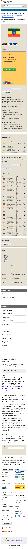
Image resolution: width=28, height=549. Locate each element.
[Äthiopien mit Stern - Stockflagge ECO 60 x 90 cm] (3, 227)
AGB (3, 499)
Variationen (6, 165)
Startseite (4, 294)
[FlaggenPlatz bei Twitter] (19, 516)
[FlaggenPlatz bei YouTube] (24, 516)
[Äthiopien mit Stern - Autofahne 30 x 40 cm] (3, 208)
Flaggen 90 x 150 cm (7, 310)
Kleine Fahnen (6, 324)
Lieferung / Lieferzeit (7, 517)
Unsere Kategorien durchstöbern (14, 10)
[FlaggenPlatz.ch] (7, 2)
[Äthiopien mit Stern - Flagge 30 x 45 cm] (3, 144)
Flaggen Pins (5, 342)
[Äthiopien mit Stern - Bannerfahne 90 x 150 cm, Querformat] (3, 201)
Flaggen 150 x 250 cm (7, 320)
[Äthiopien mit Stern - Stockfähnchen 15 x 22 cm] (3, 234)
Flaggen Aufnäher (6, 338)
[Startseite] (1, 13)
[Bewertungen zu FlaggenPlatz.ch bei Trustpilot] (5, 472)
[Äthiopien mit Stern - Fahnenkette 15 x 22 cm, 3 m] (3, 151)
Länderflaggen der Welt (8, 297)
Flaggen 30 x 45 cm (7, 317)
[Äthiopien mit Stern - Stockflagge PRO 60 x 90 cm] (3, 219)
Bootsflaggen (5, 349)
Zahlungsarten (5, 515)
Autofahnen (5, 345)
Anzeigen (6, 244)
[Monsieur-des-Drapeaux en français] (10, 532)
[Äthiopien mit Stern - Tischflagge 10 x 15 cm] (3, 194)
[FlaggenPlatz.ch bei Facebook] (16, 516)
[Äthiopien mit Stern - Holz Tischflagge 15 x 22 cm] (3, 183)
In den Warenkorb (9, 69)
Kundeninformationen (7, 506)
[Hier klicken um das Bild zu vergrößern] (14, 40)
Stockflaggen (5, 331)
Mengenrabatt (7, 92)
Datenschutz (5, 504)
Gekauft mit (6, 168)
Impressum (5, 502)
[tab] (6, 89)
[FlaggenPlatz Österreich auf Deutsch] (3, 532)
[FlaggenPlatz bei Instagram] (21, 516)
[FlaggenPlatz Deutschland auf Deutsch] (5, 532)
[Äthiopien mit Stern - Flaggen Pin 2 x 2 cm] (3, 197)
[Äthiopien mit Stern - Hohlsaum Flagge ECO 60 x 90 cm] (3, 205)
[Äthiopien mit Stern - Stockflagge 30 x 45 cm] (3, 190)
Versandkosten (6, 513)
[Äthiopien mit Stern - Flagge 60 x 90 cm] (3, 187)
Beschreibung (6, 89)
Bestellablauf (5, 510)
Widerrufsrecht (5, 520)
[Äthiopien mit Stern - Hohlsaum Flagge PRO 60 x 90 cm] (3, 223)
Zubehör (16, 165)
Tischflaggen (5, 327)
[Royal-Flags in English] (8, 532)
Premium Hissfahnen (7, 334)
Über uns (4, 497)
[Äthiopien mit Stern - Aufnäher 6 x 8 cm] (3, 212)
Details (16, 89)
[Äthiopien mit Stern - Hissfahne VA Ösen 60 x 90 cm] (3, 230)
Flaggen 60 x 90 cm (7, 313)
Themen (4, 301)
